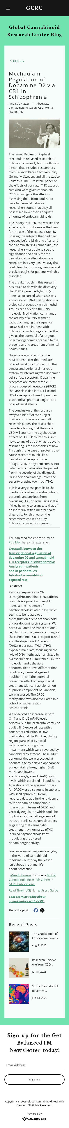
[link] (34, 9)
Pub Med (15, 542)
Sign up (34, 1080)
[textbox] (34, 1065)
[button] (8, 8)
